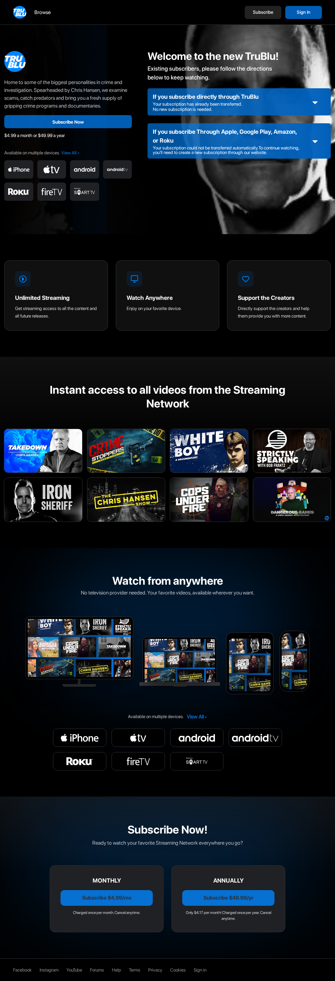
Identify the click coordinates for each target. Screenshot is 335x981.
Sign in (200, 969)
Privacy (155, 969)
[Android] (84, 169)
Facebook (22, 969)
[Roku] (18, 191)
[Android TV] (117, 169)
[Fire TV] (51, 191)
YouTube (74, 969)
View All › (70, 152)
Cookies (178, 969)
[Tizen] (84, 191)
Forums (97, 969)
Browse (42, 12)
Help (116, 969)
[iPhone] (18, 169)
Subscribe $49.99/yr (228, 898)
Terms (134, 969)
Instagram (49, 969)
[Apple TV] (51, 169)
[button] (263, 12)
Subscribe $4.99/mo (107, 898)
